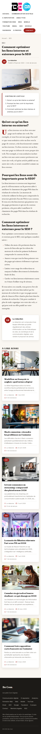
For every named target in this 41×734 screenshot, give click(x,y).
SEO (21, 26)
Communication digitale (22, 14)
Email (14, 26)
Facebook (7, 30)
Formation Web (9, 22)
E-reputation (8, 18)
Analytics (21, 18)
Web (20, 22)
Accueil (6, 14)
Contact (29, 30)
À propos (17, 30)
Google (28, 26)
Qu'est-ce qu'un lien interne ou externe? (21, 100)
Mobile (27, 22)
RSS (25, 708)
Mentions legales (16, 708)
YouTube (6, 26)
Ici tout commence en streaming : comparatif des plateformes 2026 (16, 487)
